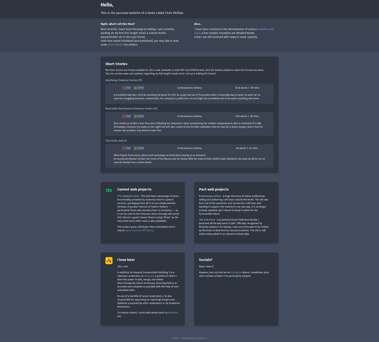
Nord (191, 338)
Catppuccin (201, 338)
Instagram (236, 272)
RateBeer (173, 312)
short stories (115, 44)
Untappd (149, 276)
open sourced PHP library (140, 230)
